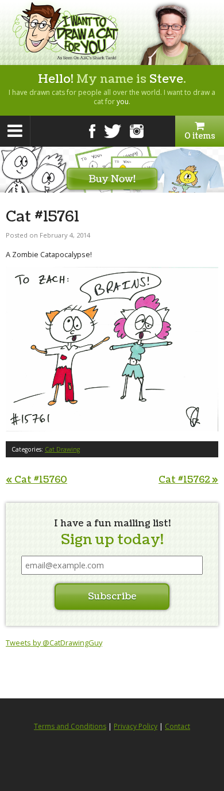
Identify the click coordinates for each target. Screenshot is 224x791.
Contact (177, 726)
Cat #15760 (36, 479)
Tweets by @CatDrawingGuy (54, 642)
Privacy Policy (135, 726)
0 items (199, 136)
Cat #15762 (188, 479)
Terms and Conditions (70, 726)
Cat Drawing (62, 449)
